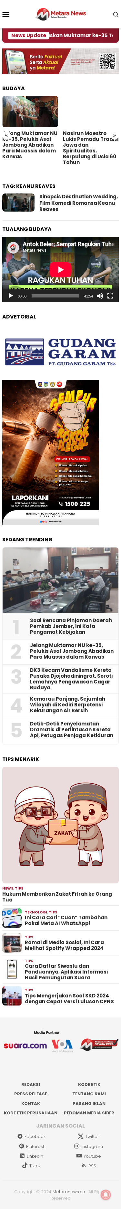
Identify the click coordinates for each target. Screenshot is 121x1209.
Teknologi (36, 912)
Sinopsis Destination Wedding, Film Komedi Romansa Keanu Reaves (78, 203)
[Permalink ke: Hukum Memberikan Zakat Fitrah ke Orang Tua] (60, 825)
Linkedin (35, 1156)
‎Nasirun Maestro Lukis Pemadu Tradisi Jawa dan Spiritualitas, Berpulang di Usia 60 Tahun (90, 147)
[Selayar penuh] (110, 296)
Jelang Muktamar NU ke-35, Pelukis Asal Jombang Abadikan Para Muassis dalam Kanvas (29, 145)
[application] (60, 269)
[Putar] (10, 296)
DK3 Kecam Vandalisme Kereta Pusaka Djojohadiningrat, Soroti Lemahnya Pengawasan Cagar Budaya (71, 679)
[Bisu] (100, 296)
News (7, 888)
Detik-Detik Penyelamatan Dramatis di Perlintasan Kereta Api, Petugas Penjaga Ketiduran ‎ (71, 730)
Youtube (92, 1156)
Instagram (92, 1146)
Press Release (30, 1094)
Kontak (30, 1103)
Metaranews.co (69, 1192)
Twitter (92, 1136)
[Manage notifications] (106, 1195)
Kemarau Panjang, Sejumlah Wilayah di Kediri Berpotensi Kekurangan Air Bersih (67, 705)
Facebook (35, 1136)
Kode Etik (89, 1084)
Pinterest (35, 1146)
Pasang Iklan (89, 1103)
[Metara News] (60, 14)
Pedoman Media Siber (89, 1113)
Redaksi (30, 1084)
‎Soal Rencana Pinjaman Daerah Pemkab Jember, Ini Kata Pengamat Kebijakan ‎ (71, 626)
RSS (92, 1166)
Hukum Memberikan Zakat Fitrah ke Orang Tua (57, 897)
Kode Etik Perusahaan (30, 1113)
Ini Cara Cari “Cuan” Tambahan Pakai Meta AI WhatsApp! (66, 920)
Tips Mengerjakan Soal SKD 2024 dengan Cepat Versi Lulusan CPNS (69, 999)
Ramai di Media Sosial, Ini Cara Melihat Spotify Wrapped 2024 (64, 945)
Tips (19, 888)
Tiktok (35, 1166)
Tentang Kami (89, 1094)
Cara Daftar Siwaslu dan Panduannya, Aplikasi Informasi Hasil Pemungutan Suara (66, 972)
